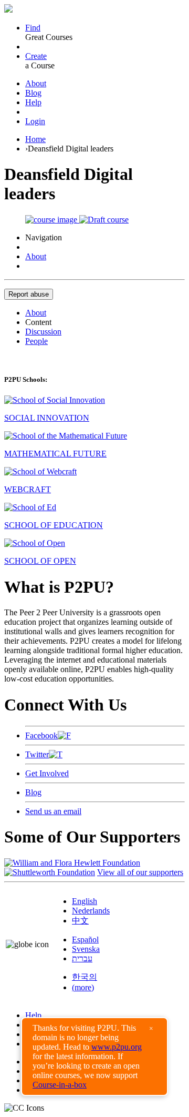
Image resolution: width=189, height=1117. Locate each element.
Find (32, 27)
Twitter (37, 754)
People (36, 341)
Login (35, 121)
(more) (83, 987)
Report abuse (28, 294)
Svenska (86, 949)
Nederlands (91, 910)
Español (85, 939)
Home (35, 139)
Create (36, 56)
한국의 (84, 976)
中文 (80, 920)
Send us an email (53, 811)
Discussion (43, 331)
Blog (33, 92)
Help (33, 102)
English (84, 901)
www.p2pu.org (116, 1046)
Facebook (41, 735)
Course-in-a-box (60, 1084)
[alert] (94, 1056)
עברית (82, 958)
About (35, 83)
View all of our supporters (140, 872)
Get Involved (47, 773)
